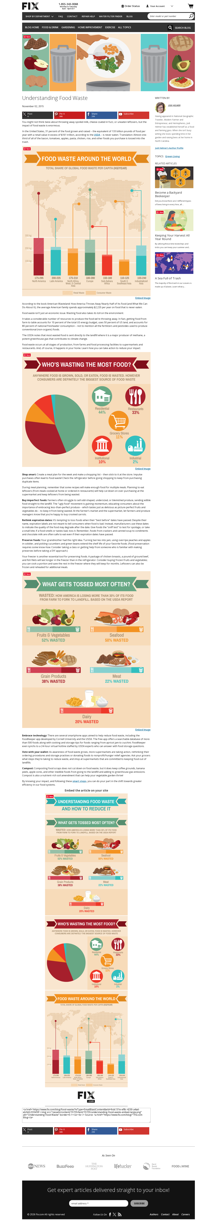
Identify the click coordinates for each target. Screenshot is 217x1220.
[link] (37, 115)
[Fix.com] (31, 6)
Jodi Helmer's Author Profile (169, 148)
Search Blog (183, 27)
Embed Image (143, 298)
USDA (97, 134)
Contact (72, 16)
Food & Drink (50, 27)
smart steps (79, 781)
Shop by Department (38, 16)
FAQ (60, 16)
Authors (154, 1214)
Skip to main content (109, 14)
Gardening (68, 27)
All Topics (124, 27)
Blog (130, 16)
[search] (191, 16)
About (175, 1214)
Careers (185, 1214)
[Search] (170, 27)
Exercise (110, 27)
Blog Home (32, 27)
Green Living (172, 156)
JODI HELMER (174, 105)
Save (28, 37)
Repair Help (88, 16)
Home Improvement (90, 27)
